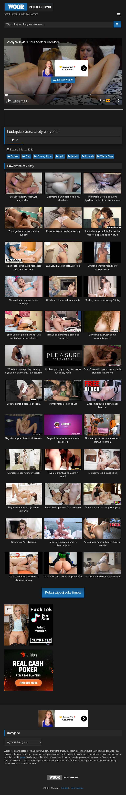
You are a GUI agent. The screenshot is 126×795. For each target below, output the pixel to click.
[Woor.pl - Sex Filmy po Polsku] (63, 7)
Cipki (28, 156)
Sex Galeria (77, 788)
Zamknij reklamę (63, 79)
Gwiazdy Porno (44, 156)
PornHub (89, 156)
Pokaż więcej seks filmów (63, 592)
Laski (61, 156)
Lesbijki (74, 156)
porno (22, 757)
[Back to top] (115, 785)
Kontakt (65, 788)
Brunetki (15, 156)
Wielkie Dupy (106, 156)
